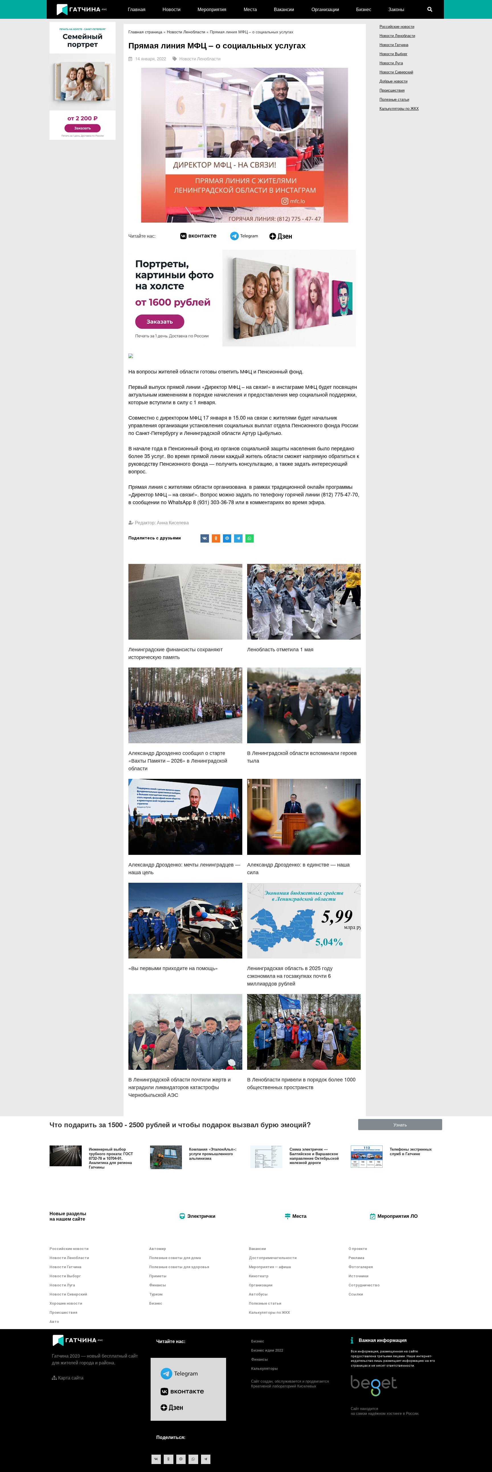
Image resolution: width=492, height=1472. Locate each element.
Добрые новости (393, 81)
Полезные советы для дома (175, 1258)
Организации (325, 9)
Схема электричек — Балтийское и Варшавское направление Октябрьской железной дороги (314, 1155)
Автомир (157, 1249)
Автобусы (258, 1294)
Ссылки (355, 1294)
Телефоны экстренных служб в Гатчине (411, 1151)
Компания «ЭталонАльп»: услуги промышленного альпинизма (212, 1153)
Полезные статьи (394, 99)
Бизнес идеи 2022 (267, 1350)
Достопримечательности (273, 1258)
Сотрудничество (364, 1285)
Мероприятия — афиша (270, 1267)
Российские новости (397, 26)
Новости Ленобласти (186, 31)
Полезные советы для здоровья (179, 1267)
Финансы (157, 1285)
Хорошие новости (66, 1303)
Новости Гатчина (394, 44)
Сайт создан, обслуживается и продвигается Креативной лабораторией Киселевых (290, 1383)
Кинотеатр (258, 1276)
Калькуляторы (264, 1368)
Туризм (156, 1294)
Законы (396, 9)
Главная (136, 9)
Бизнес (363, 9)
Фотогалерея (360, 1267)
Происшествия (392, 90)
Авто (54, 1321)
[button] (400, 1124)
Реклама (356, 1258)
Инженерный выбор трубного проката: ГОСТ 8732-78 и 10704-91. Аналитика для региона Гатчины (111, 1157)
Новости (172, 9)
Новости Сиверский (396, 72)
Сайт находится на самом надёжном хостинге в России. (385, 1411)
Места (250, 9)
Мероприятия (212, 9)
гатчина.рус (428, 1351)
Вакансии (284, 9)
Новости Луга (391, 62)
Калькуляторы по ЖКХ (399, 108)
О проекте (357, 1249)
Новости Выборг (393, 53)
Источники (358, 1276)
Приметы (158, 1276)
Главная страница (145, 31)
